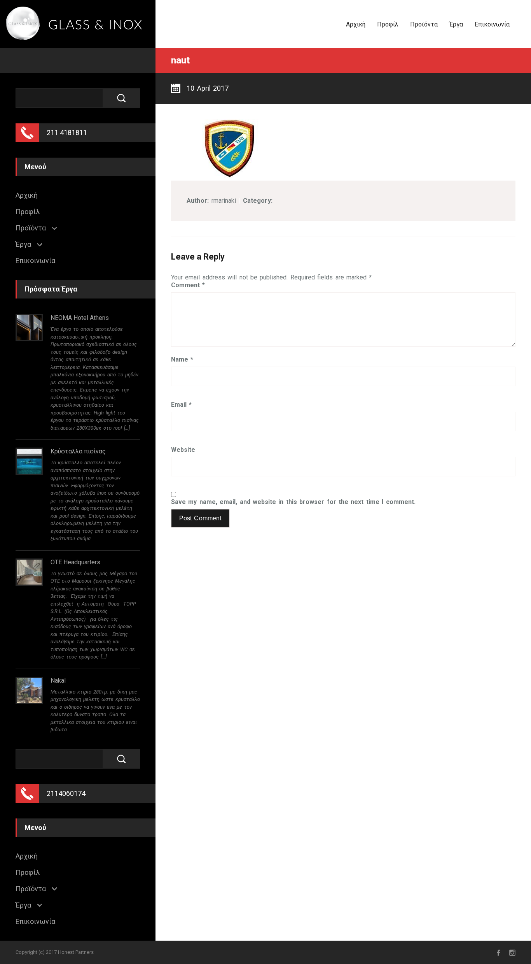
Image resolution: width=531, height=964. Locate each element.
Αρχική (355, 24)
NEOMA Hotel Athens (80, 317)
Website (183, 450)
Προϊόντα (424, 24)
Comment (188, 285)
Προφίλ (387, 24)
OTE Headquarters (75, 562)
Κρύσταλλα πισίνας (78, 451)
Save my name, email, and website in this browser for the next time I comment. (293, 502)
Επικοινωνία (492, 24)
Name (182, 359)
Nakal (58, 680)
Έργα (456, 24)
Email (181, 405)
